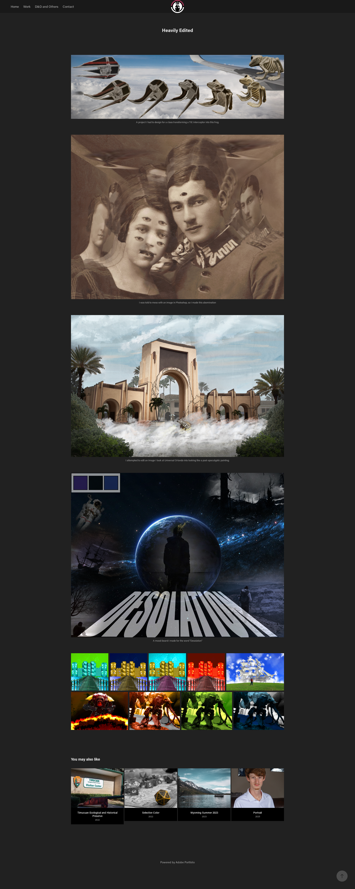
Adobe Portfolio (185, 862)
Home (15, 6)
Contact (68, 6)
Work (27, 6)
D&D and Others (46, 6)
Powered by (168, 862)
